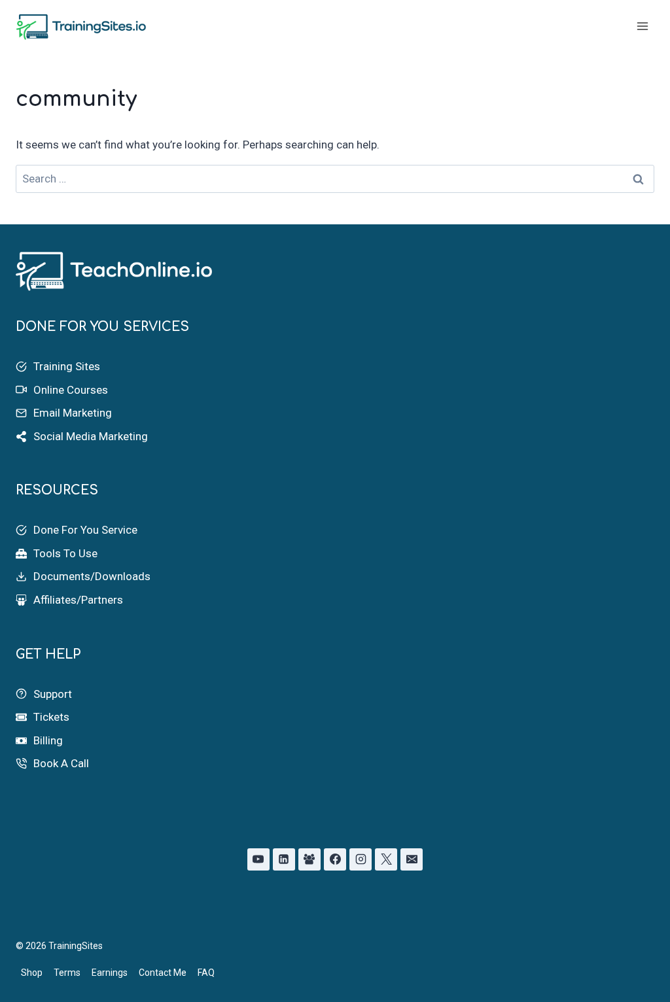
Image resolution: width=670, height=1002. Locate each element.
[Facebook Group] (309, 859)
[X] (386, 859)
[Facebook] (335, 859)
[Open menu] (642, 26)
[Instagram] (360, 859)
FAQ (206, 972)
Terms (67, 972)
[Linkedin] (284, 859)
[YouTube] (258, 859)
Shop (32, 972)
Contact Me (162, 972)
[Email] (411, 859)
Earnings (110, 972)
